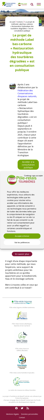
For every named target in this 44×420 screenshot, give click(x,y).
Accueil (12, 22)
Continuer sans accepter (33, 176)
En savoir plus (22, 254)
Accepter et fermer (22, 236)
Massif (22, 396)
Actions (20, 22)
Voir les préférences (22, 242)
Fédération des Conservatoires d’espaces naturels (27, 93)
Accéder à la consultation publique (28, 164)
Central (26, 396)
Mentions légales (12, 414)
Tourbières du (15, 396)
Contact (22, 417)
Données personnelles (29, 414)
